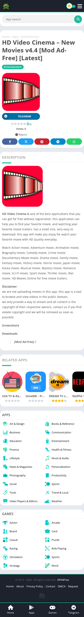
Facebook (10, 141)
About (20, 586)
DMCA (61, 586)
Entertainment (30, 36)
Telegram (57, 141)
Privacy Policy (35, 586)
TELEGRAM (24, 116)
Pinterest (42, 141)
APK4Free (63, 580)
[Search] (78, 19)
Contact (50, 586)
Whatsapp (74, 141)
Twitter (25, 141)
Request (73, 586)
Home (6, 36)
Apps (15, 36)
